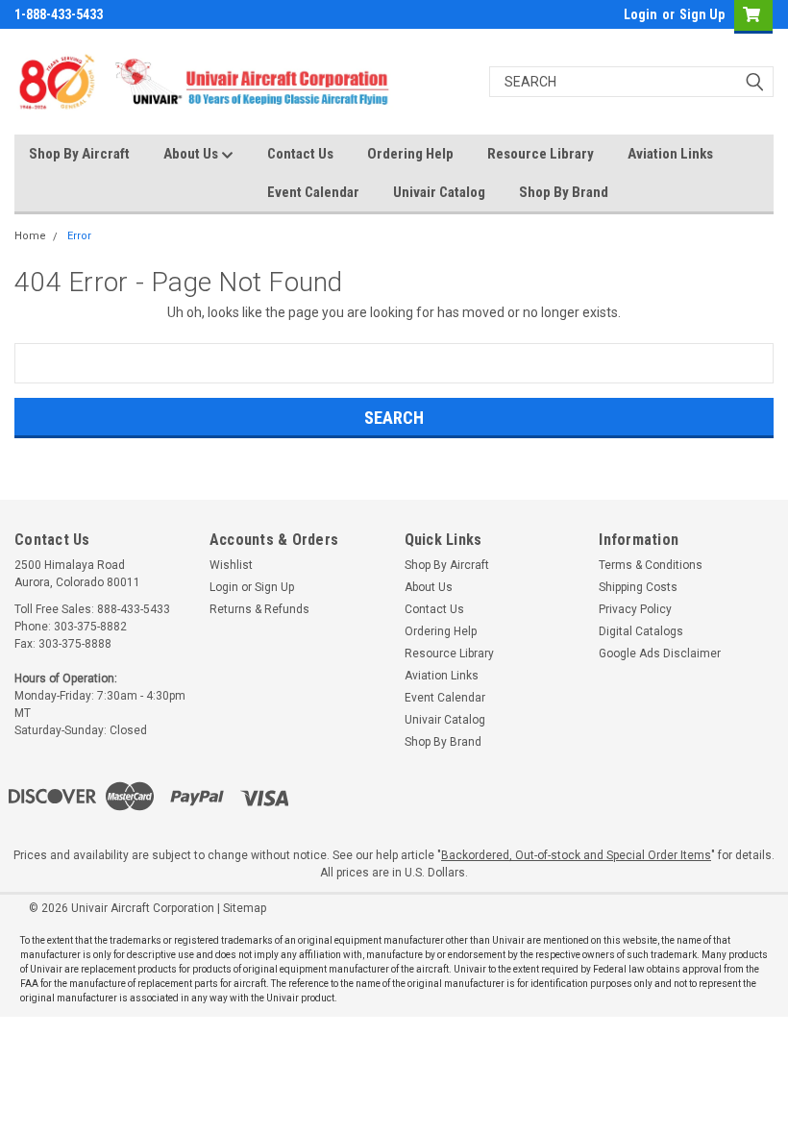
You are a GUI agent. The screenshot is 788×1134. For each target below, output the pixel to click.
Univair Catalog (439, 192)
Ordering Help (410, 153)
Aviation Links (670, 153)
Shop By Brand (563, 192)
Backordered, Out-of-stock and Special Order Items (576, 855)
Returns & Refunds (259, 609)
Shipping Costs (638, 587)
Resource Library (540, 153)
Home (30, 236)
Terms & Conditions (650, 565)
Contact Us (300, 153)
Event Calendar (313, 192)
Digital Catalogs (641, 631)
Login (640, 14)
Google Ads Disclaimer (660, 653)
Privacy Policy (635, 609)
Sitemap (244, 908)
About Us (192, 153)
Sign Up (702, 14)
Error (79, 236)
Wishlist (231, 565)
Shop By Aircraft (79, 153)
